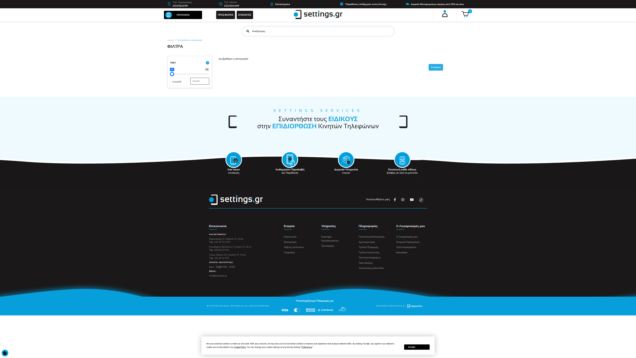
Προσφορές (327, 245)
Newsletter (401, 252)
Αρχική (170, 40)
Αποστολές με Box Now (371, 268)
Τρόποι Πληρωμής (368, 247)
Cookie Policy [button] (240, 347)
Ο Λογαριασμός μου (407, 236)
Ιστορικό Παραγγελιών (408, 242)
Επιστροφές (290, 242)
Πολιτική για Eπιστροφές (372, 236)
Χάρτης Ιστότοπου (294, 247)
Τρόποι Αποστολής (369, 252)
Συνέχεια (436, 67)
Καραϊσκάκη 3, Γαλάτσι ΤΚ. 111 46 (226, 239)
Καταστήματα (282, 4)
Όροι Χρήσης (366, 263)
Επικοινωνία (290, 236)
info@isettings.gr (218, 275)
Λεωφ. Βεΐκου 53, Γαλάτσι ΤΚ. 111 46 (227, 254)
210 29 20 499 (222, 242)
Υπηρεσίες (289, 252)
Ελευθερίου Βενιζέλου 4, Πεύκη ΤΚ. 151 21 (230, 246)
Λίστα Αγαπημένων (406, 247)
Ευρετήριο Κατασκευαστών (330, 238)
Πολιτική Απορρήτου (370, 257)
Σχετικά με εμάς (367, 242)
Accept (411, 347)
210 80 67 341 (221, 250)
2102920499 (180, 5)
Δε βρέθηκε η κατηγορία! (190, 40)
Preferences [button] (307, 347)
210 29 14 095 (221, 258)
